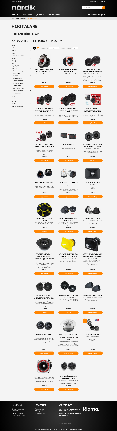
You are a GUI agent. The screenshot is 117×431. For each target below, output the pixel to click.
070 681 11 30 (40, 409)
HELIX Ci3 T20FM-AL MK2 (92, 334)
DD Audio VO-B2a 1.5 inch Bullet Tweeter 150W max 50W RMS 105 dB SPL (68, 110)
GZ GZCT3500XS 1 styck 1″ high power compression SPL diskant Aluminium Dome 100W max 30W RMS (68, 337)
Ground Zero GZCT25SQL (92, 218)
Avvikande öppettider (65, 423)
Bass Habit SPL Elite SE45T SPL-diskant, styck (68, 70)
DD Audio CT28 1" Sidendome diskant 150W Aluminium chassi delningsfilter (44, 146)
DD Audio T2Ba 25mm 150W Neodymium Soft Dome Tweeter (92, 70)
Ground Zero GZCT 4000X (92, 182)
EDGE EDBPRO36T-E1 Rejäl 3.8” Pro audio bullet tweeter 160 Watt (93, 145)
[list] (38, 48)
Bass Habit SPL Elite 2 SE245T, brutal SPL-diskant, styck (44, 70)
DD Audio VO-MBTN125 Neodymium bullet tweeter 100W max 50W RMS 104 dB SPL (92, 110)
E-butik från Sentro (77, 429)
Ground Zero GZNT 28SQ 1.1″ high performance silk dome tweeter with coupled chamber (44, 297)
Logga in (102, 1)
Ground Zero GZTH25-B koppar (92, 295)
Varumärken (54, 14)
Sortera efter (44, 48)
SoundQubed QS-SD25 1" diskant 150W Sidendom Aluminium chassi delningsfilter (68, 376)
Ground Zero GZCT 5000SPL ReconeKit (44, 219)
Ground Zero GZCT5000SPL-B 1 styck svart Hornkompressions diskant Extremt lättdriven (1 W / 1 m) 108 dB (92, 255)
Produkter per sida (66, 48)
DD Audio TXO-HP (68, 144)
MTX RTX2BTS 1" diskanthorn (44, 375)
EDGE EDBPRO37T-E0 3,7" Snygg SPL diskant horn (44, 183)
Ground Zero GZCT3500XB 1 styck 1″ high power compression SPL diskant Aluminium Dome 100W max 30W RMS (44, 256)
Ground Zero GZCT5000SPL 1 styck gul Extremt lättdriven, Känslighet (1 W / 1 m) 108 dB (68, 254)
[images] (34, 48)
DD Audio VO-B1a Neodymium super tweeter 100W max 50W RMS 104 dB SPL (44, 110)
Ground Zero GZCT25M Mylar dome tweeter (68, 219)
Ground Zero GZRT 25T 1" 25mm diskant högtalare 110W (68, 296)
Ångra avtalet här (40, 413)
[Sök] (103, 7)
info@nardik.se (41, 411)
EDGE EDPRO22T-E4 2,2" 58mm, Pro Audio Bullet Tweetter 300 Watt (68, 184)
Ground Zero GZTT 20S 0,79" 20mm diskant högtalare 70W (44, 335)
